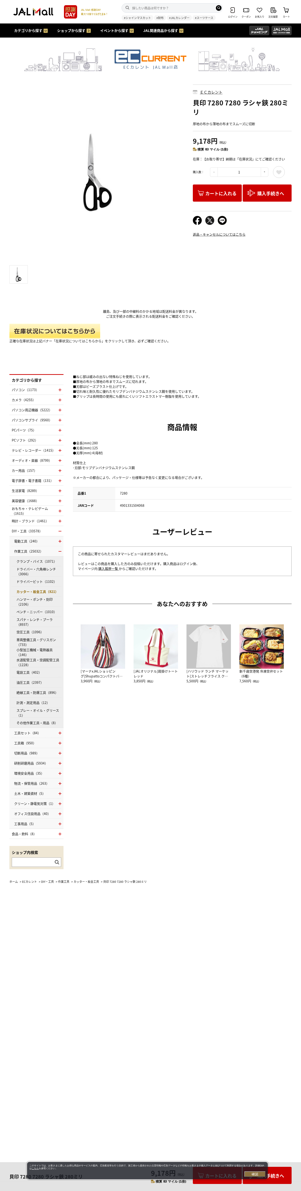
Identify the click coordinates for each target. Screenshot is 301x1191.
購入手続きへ (270, 193)
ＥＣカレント (211, 92)
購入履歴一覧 (108, 568)
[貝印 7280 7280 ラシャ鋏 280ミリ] (97, 173)
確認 (255, 1174)
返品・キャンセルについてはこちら (219, 234)
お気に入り (279, 172)
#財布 (160, 18)
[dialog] (147, 1170)
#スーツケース (204, 18)
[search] (219, 8)
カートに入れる (221, 193)
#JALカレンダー (179, 18)
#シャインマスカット (137, 18)
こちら (35, 1168)
